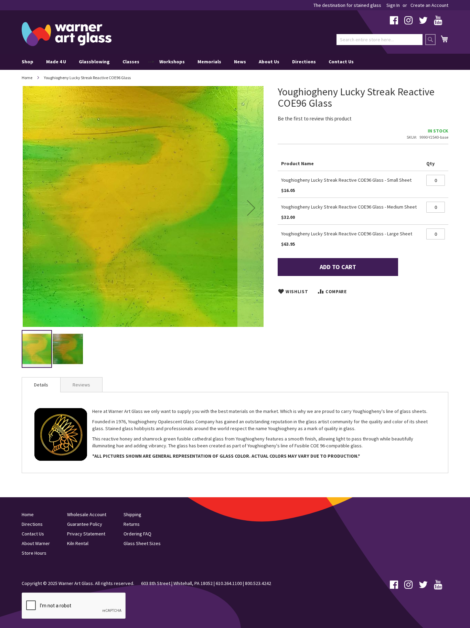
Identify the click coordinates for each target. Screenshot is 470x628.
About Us (269, 61)
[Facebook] (394, 22)
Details (41, 385)
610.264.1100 (229, 583)
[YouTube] (438, 22)
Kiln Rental (77, 543)
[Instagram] (408, 22)
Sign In (393, 5)
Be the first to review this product (315, 118)
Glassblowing (94, 61)
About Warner (36, 543)
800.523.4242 (258, 583)
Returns (132, 524)
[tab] (41, 384)
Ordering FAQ (137, 534)
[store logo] (66, 34)
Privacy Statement (86, 534)
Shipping (132, 514)
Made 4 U (56, 61)
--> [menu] (188, 61)
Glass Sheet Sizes (142, 543)
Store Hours (34, 553)
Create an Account (429, 5)
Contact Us (341, 61)
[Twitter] (423, 22)
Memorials (209, 61)
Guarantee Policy (84, 524)
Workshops (172, 61)
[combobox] (380, 39)
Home (27, 77)
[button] (251, 207)
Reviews (81, 385)
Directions (304, 61)
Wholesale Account (86, 514)
